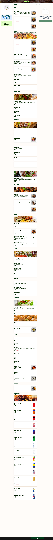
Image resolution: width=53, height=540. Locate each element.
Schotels (18, 4)
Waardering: (6, 11)
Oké (37, 538)
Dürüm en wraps (22, 4)
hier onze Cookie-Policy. (13, 538)
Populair (15, 4)
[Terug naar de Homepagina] (26, 2)
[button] (36, 4)
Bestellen (45, 21)
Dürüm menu (27, 4)
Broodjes (31, 4)
